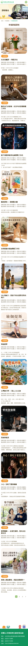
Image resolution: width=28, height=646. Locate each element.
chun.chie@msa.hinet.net (11, 643)
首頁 (2, 20)
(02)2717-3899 (9, 638)
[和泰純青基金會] (7, 2)
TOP (22, 627)
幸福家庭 (7, 20)
